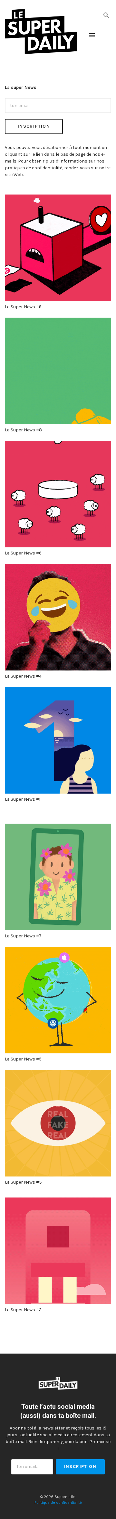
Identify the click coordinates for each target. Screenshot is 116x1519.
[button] (106, 14)
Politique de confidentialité (58, 1502)
